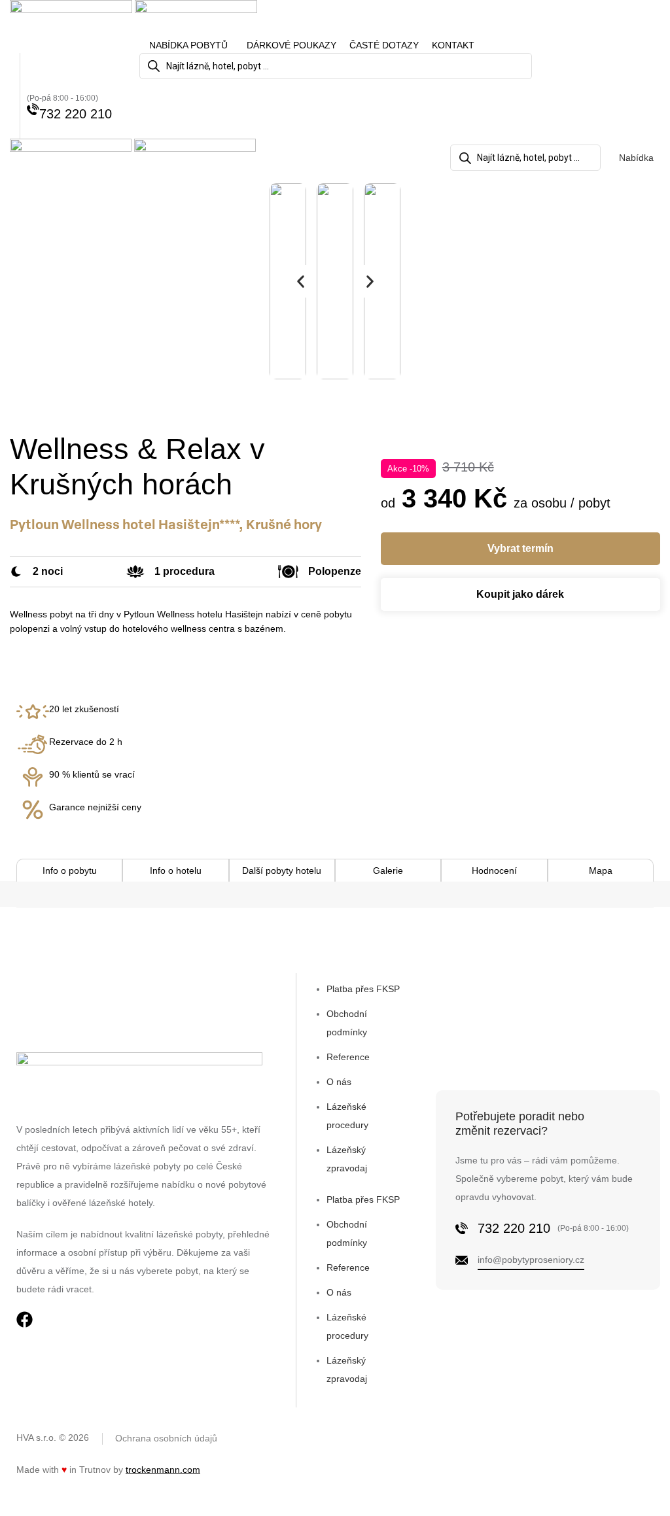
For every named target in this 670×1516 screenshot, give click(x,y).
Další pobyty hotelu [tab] (281, 870)
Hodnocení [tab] (494, 870)
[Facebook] (24, 1319)
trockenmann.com (163, 1469)
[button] (300, 281)
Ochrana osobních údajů (166, 1438)
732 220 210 (75, 114)
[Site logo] (72, 18)
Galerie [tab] (388, 870)
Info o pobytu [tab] (70, 870)
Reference (348, 1057)
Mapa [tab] (600, 870)
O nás (338, 1082)
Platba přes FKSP (363, 989)
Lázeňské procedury (347, 1115)
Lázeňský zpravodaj (346, 1159)
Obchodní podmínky (346, 1022)
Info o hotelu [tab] (176, 870)
